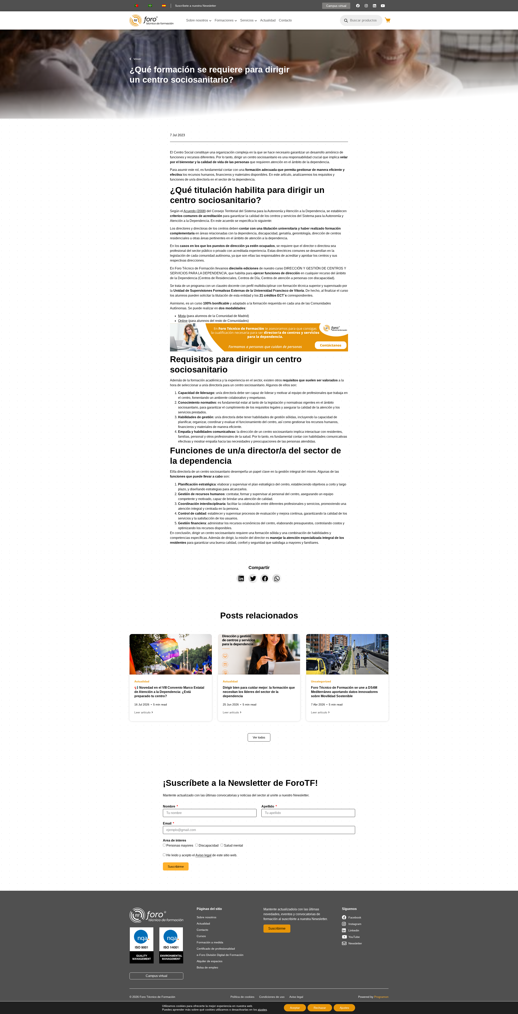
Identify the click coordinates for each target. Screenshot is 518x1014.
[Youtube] (382, 5)
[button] (241, 578)
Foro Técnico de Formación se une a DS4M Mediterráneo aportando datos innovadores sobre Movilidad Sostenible (344, 692)
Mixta (182, 316)
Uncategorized (321, 681)
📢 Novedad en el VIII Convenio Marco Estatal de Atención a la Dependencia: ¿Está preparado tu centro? (169, 692)
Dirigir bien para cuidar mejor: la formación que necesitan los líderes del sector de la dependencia (259, 692)
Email (167, 823)
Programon (381, 996)
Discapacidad (209, 845)
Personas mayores (179, 845)
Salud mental (233, 845)
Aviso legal (203, 855)
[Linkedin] (374, 5)
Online (183, 320)
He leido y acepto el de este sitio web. (201, 855)
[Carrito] (387, 20)
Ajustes (344, 1007)
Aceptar (295, 1007)
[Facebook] (358, 5)
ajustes (262, 1009)
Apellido (268, 806)
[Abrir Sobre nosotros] (210, 20)
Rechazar (320, 1007)
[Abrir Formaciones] (236, 20)
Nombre (169, 806)
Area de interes (174, 840)
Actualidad (141, 681)
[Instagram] (366, 5)
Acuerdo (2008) (195, 211)
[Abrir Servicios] (256, 20)
